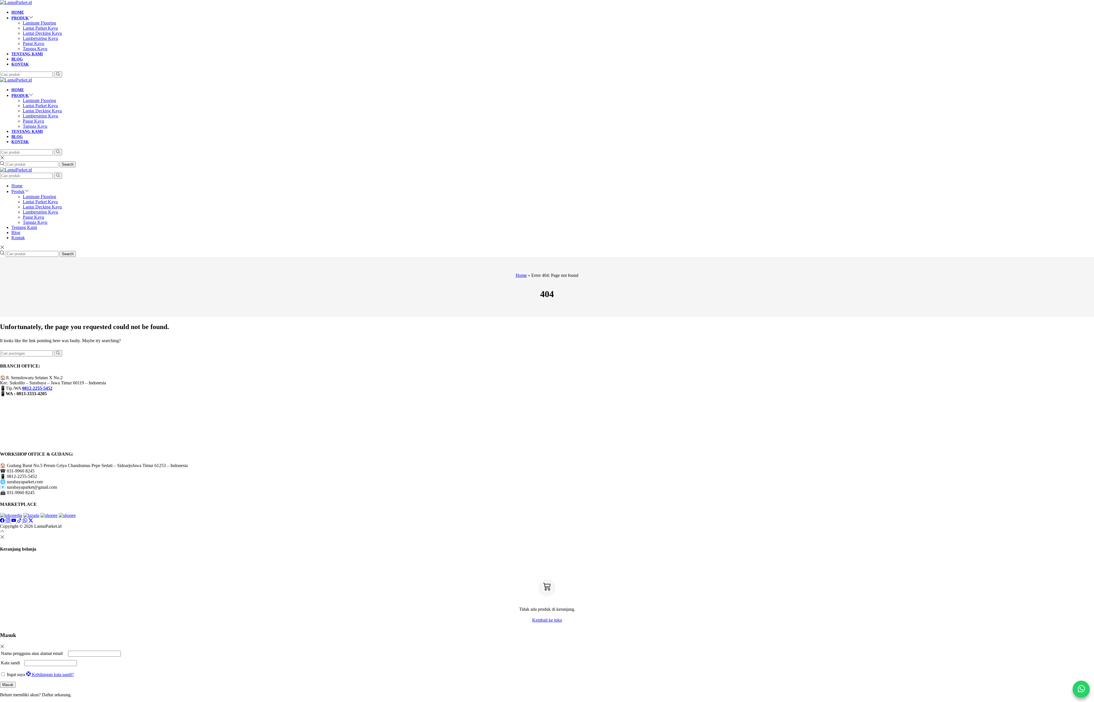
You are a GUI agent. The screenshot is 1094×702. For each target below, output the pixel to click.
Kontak (20, 64)
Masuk (7, 685)
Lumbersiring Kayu (40, 38)
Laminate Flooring (39, 23)
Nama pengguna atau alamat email (34, 653)
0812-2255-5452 (37, 388)
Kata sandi (12, 662)
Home (17, 12)
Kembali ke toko (547, 620)
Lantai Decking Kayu (42, 33)
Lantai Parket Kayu (40, 28)
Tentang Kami (27, 54)
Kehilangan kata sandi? (53, 674)
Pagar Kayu (33, 43)
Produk (20, 18)
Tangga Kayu (35, 48)
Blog (17, 59)
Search (68, 164)
